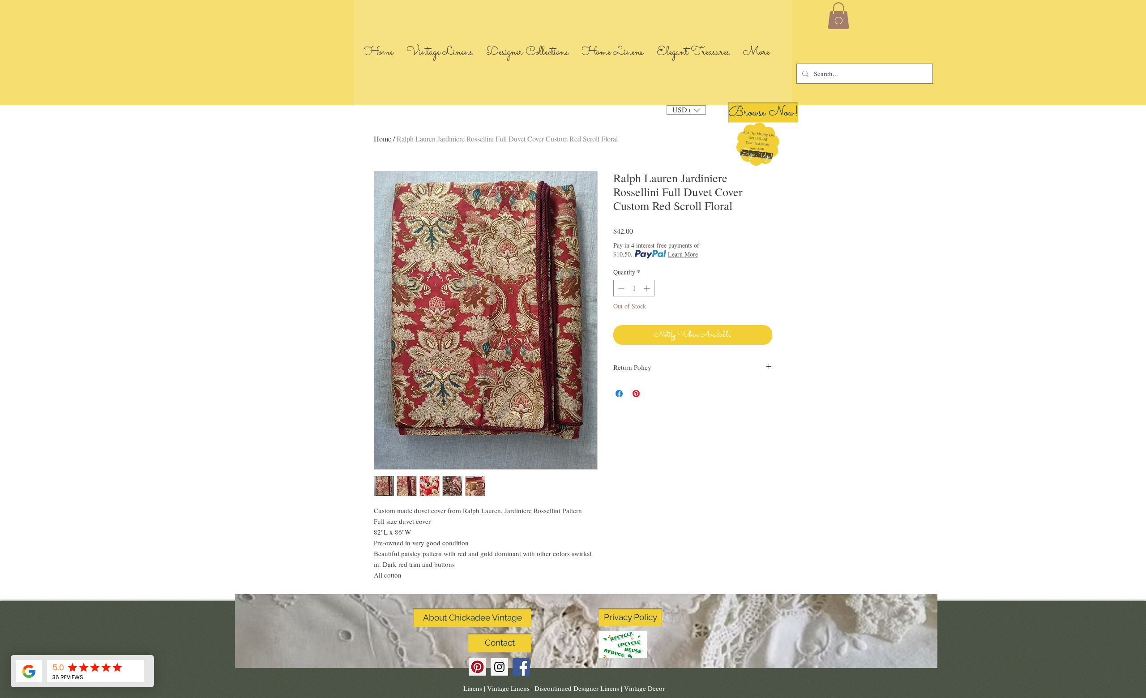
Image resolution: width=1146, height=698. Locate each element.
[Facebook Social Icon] (521, 667)
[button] (756, 154)
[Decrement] (620, 288)
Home (382, 138)
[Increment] (647, 288)
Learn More (683, 254)
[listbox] (686, 110)
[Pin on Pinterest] (636, 393)
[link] (838, 15)
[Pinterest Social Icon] (477, 667)
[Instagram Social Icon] (499, 667)
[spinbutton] (634, 288)
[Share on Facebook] (619, 393)
